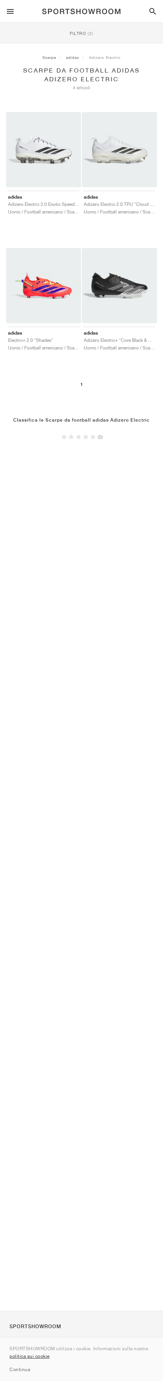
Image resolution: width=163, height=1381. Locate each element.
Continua (19, 1369)
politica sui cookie (29, 1356)
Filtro (81, 33)
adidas (72, 57)
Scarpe (49, 57)
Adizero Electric (105, 57)
